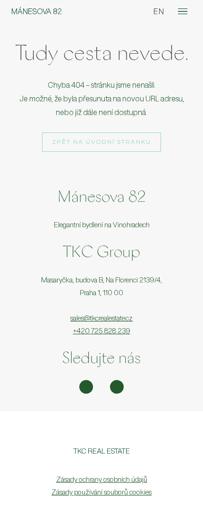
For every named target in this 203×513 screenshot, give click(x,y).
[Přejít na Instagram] (86, 387)
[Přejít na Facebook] (117, 387)
